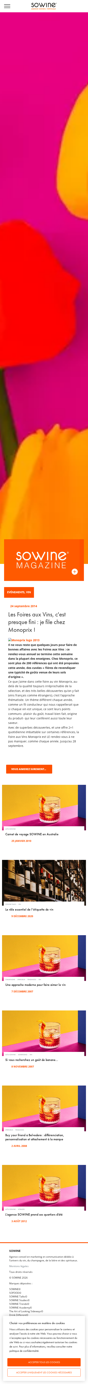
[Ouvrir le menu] (9, 6)
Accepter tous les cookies (44, 1362)
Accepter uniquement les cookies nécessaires (44, 1372)
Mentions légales (19, 1266)
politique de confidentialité (24, 1351)
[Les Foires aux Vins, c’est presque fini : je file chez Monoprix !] (23, 640)
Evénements (16, 592)
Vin (28, 592)
